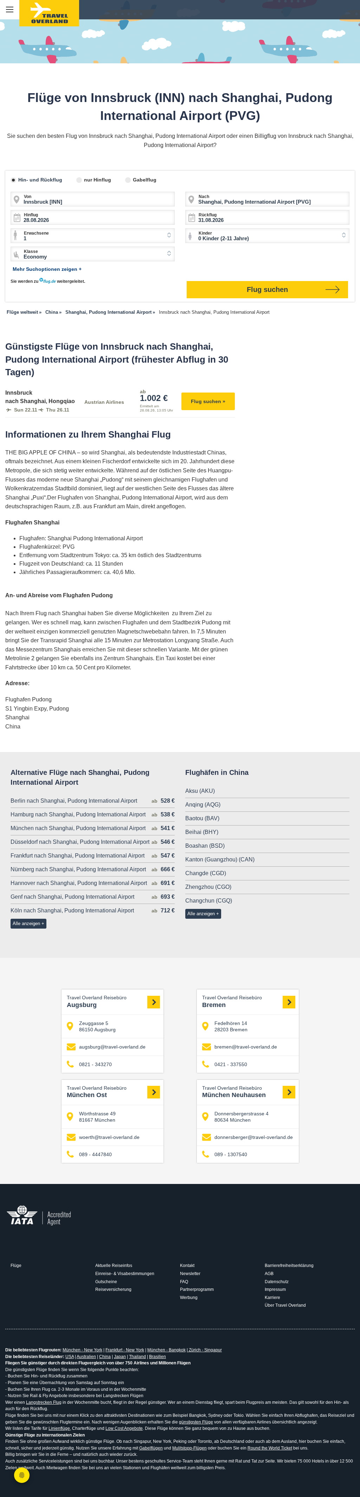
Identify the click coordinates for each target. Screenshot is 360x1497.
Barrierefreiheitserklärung (289, 1265)
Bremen (232, 1001)
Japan (120, 1356)
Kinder (205, 233)
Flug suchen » (208, 401)
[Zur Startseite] (49, 13)
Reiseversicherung (113, 1289)
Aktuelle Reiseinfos (113, 1265)
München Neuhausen (234, 1092)
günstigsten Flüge (196, 1422)
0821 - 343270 (95, 1064)
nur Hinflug (97, 180)
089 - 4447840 (95, 1154)
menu (9, 9)
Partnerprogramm (197, 1289)
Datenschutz (277, 1281)
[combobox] (93, 235)
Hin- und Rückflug (40, 180)
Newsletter (190, 1273)
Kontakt (187, 1265)
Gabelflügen (151, 1448)
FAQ (184, 1281)
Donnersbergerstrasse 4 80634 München (241, 1117)
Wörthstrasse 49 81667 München (97, 1117)
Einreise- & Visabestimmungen (124, 1273)
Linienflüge (59, 1428)
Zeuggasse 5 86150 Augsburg (97, 1026)
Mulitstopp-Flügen (189, 1448)
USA (69, 1356)
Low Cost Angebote (124, 1428)
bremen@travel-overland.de (245, 1047)
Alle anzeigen (26, 923)
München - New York (82, 1350)
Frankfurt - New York (124, 1350)
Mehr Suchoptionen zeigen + (47, 269)
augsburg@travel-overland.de (112, 1047)
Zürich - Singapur (205, 1350)
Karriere (272, 1297)
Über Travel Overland (285, 1305)
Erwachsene (36, 233)
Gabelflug (144, 180)
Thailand (137, 1356)
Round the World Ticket (270, 1448)
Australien (86, 1356)
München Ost (97, 1092)
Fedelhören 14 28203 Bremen (231, 1026)
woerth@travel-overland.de (109, 1137)
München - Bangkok (166, 1350)
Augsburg (97, 1001)
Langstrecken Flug (44, 1402)
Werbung (189, 1297)
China (105, 1356)
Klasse (31, 251)
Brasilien (157, 1356)
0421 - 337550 (230, 1064)
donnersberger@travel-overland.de (253, 1137)
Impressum (275, 1289)
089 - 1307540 (230, 1154)
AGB (269, 1273)
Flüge (16, 1265)
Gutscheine (106, 1281)
